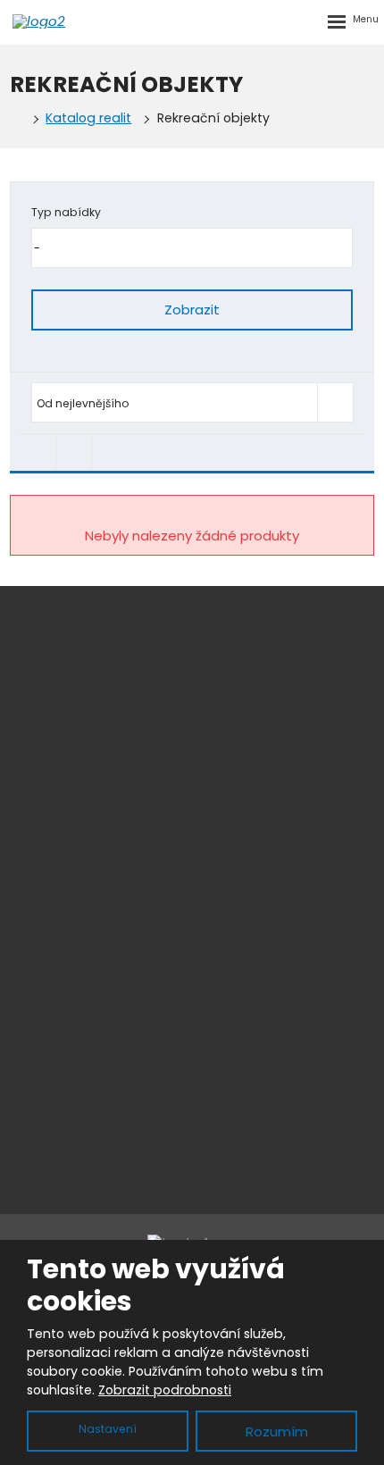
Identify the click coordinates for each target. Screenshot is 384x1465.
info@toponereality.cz (214, 942)
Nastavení (108, 1428)
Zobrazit (192, 309)
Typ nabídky (66, 212)
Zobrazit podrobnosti (164, 1390)
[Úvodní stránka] (15, 118)
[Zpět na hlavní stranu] (66, 21)
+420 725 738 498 (206, 920)
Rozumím (277, 1431)
